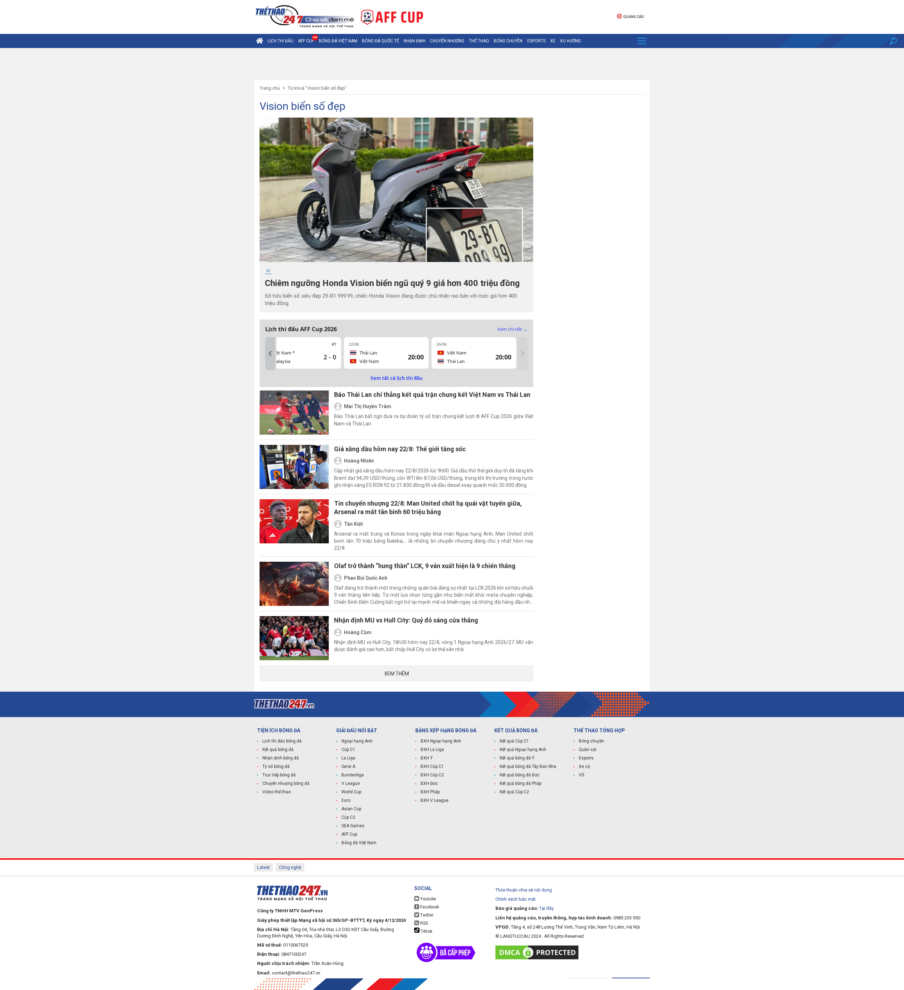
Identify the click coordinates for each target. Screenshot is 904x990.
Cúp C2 (348, 817)
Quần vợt (587, 749)
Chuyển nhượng (447, 40)
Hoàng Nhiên (359, 461)
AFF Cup (349, 834)
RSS (423, 923)
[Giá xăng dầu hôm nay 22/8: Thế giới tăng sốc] (294, 467)
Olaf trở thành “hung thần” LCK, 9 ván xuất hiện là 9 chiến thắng (425, 565)
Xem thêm (396, 673)
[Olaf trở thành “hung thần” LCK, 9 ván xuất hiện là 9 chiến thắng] (294, 584)
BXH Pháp (430, 791)
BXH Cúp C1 (432, 766)
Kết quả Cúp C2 (514, 791)
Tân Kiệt (353, 524)
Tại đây (546, 908)
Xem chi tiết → (512, 329)
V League (350, 783)
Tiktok (426, 931)
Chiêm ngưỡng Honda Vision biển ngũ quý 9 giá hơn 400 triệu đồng (392, 283)
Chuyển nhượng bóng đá (285, 783)
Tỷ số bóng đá (276, 766)
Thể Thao (479, 40)
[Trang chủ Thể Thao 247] (259, 41)
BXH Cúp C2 (432, 775)
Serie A (348, 766)
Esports (536, 40)
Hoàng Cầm (357, 632)
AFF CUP (306, 40)
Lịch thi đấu (280, 40)
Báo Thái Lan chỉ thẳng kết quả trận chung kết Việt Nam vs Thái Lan (432, 394)
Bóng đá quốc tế (380, 40)
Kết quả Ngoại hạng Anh (523, 749)
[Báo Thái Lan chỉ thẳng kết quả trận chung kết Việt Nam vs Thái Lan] (294, 412)
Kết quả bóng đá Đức (520, 775)
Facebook (429, 907)
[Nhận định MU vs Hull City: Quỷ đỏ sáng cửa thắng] (294, 638)
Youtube (427, 898)
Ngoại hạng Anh (357, 741)
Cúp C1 (348, 749)
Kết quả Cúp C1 (514, 741)
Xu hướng (570, 40)
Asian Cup (351, 808)
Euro (345, 800)
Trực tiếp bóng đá (279, 775)
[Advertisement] (452, 64)
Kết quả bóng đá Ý (517, 758)
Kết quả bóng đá (277, 749)
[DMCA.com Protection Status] (538, 952)
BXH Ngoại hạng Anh (441, 741)
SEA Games (352, 825)
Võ (581, 775)
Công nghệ (290, 867)
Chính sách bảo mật (515, 899)
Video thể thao (276, 791)
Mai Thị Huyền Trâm (367, 406)
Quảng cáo (633, 17)
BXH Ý (427, 758)
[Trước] (270, 353)
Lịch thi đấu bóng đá (282, 741)
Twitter (426, 915)
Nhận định (415, 40)
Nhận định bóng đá (280, 758)
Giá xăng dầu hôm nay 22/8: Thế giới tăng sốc (400, 449)
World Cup (351, 791)
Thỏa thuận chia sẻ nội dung (523, 890)
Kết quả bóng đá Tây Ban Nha (528, 766)
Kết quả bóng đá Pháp (520, 783)
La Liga (348, 758)
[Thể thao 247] (304, 16)
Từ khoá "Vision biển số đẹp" (317, 88)
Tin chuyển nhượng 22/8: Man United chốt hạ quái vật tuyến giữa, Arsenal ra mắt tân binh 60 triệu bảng (428, 507)
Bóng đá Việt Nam (338, 40)
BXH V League (434, 800)
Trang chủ (270, 88)
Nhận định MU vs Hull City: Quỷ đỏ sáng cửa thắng (406, 620)
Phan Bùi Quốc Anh (365, 578)
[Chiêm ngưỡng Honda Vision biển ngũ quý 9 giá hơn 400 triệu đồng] (396, 190)
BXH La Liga (432, 749)
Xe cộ (584, 766)
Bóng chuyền (508, 40)
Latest (263, 867)
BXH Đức (429, 783)
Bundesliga (352, 775)
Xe (552, 40)
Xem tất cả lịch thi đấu (396, 378)
